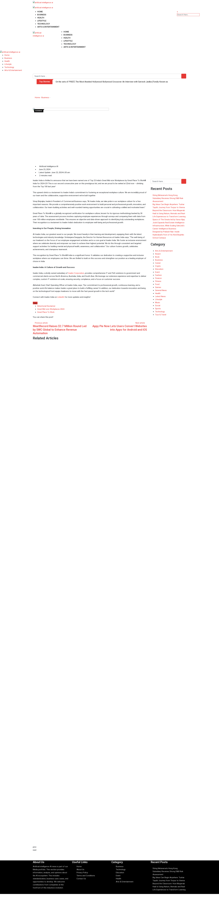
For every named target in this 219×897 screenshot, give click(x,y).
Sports (158, 308)
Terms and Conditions (86, 875)
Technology (43, 24)
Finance (158, 278)
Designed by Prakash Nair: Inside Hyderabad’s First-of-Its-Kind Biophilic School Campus (168, 235)
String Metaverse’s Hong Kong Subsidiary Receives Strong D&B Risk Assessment (168, 198)
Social (157, 305)
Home (40, 12)
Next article (140, 323)
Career (158, 263)
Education (159, 269)
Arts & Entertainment (48, 27)
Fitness (158, 281)
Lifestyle (41, 21)
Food (157, 284)
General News (161, 290)
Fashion (158, 275)
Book (157, 257)
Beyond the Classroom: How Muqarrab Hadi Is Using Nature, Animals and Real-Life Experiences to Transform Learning (169, 213)
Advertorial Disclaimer (46, 306)
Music (157, 302)
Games (158, 287)
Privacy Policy (82, 872)
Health (40, 18)
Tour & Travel (160, 315)
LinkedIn (60, 297)
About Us (80, 869)
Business (41, 15)
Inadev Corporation (76, 273)
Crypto (158, 266)
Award (157, 254)
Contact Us (81, 878)
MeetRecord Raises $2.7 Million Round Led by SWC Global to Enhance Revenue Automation (59, 330)
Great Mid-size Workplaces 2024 (50, 309)
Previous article (41, 323)
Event (157, 272)
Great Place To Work (45, 312)
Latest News (160, 296)
